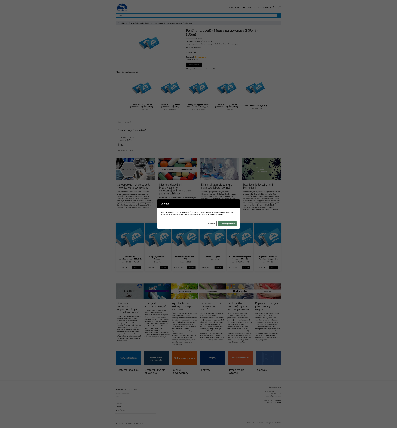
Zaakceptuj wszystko (227, 224)
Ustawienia (211, 224)
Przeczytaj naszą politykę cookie (210, 214)
